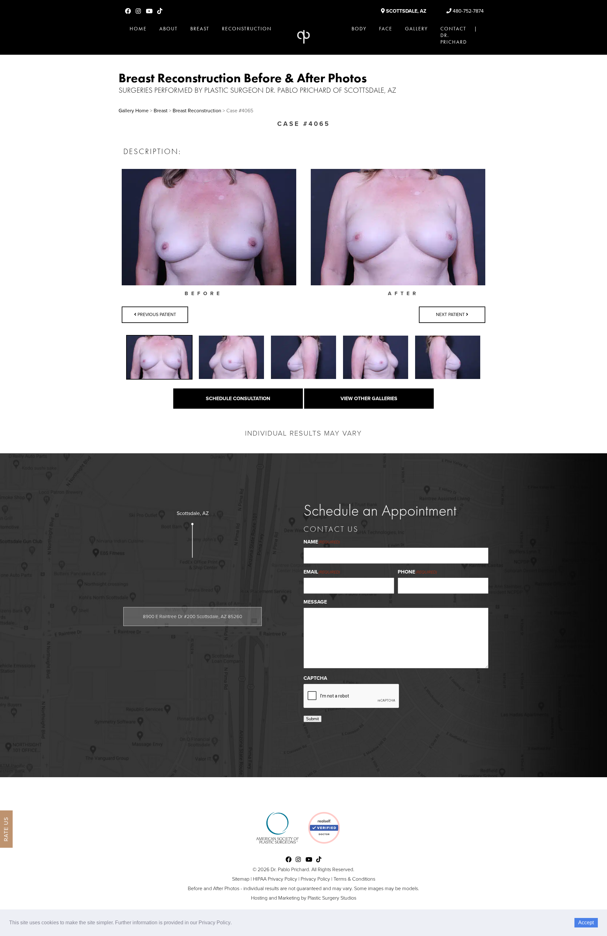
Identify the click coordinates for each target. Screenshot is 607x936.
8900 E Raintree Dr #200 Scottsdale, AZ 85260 (192, 616)
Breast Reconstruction (197, 111)
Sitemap (240, 879)
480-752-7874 (467, 11)
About (168, 28)
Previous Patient (156, 314)
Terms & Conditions (354, 879)
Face (385, 28)
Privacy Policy (315, 879)
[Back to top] (586, 915)
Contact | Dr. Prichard (458, 35)
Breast (199, 28)
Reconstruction (247, 28)
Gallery (416, 28)
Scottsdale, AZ (405, 11)
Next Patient (451, 314)
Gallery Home (134, 111)
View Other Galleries (368, 398)
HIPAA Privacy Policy (275, 879)
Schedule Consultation (238, 398)
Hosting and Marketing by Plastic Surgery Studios (303, 898)
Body (359, 28)
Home (138, 28)
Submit (312, 718)
